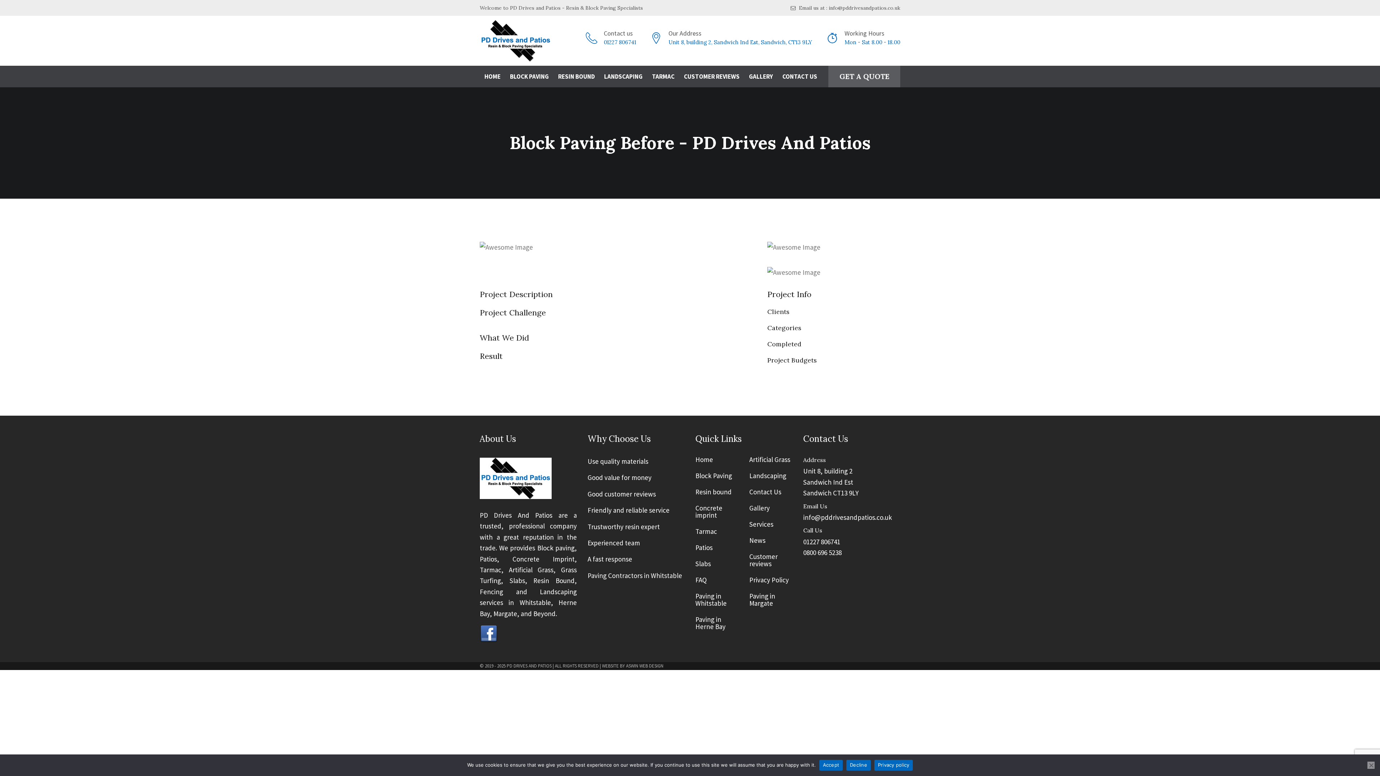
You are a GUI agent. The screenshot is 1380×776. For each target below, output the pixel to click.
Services (761, 524)
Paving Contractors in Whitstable (635, 575)
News (757, 541)
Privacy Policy (769, 580)
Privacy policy (894, 765)
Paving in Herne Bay (710, 623)
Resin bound (713, 492)
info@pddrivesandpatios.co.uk (847, 517)
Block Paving (529, 76)
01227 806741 (620, 42)
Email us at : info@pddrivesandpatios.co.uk (848, 8)
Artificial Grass (769, 460)
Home (492, 76)
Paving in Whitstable (711, 600)
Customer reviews (763, 560)
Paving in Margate (762, 600)
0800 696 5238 (822, 552)
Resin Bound (576, 76)
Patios (704, 548)
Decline (858, 765)
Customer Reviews (712, 76)
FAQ (701, 580)
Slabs (703, 564)
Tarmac (663, 76)
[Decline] (1371, 765)
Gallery (761, 76)
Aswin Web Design (644, 666)
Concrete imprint (708, 511)
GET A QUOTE (864, 76)
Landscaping (623, 76)
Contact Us (799, 76)
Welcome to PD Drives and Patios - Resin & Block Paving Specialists (561, 8)
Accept (831, 765)
